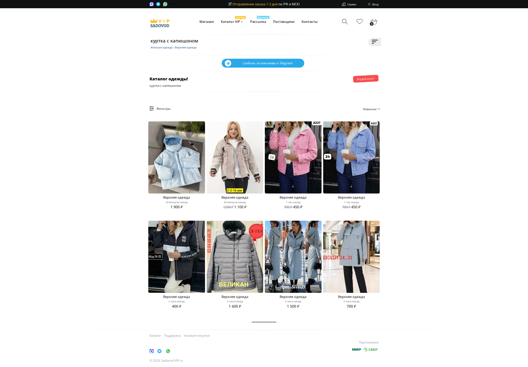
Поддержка (172, 335)
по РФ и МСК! (266, 4)
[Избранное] (359, 21)
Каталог (155, 335)
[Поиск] (345, 21)
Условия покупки (197, 335)
